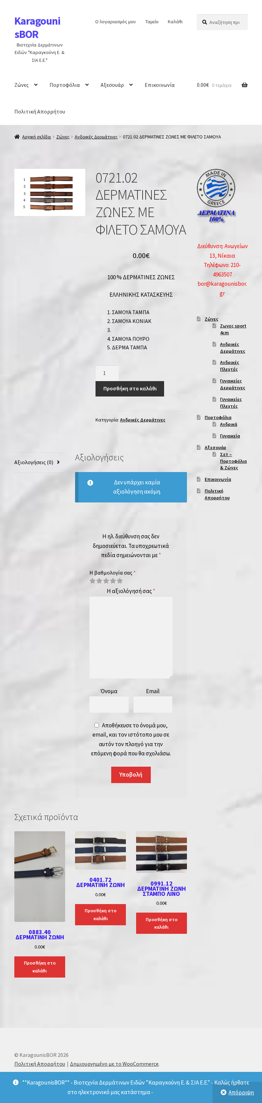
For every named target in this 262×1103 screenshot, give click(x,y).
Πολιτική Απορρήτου (39, 111)
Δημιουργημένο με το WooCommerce (114, 1063)
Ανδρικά (228, 424)
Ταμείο (152, 21)
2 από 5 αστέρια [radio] (99, 581)
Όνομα (109, 691)
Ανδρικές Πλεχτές (229, 365)
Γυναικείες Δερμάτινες (232, 384)
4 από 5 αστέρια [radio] (113, 581)
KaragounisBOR (37, 27)
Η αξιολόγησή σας (131, 591)
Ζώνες (21, 84)
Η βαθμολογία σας (112, 572)
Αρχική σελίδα (36, 137)
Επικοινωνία (160, 84)
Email (153, 691)
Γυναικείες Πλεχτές (231, 402)
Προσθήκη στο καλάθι (130, 388)
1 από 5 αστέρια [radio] (92, 581)
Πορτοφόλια (64, 84)
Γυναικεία (230, 436)
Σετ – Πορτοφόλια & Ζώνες (233, 461)
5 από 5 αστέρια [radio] (119, 581)
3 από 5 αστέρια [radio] (106, 581)
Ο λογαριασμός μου (115, 21)
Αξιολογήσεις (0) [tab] (33, 462)
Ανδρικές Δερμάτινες (96, 137)
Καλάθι (175, 21)
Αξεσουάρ (112, 84)
